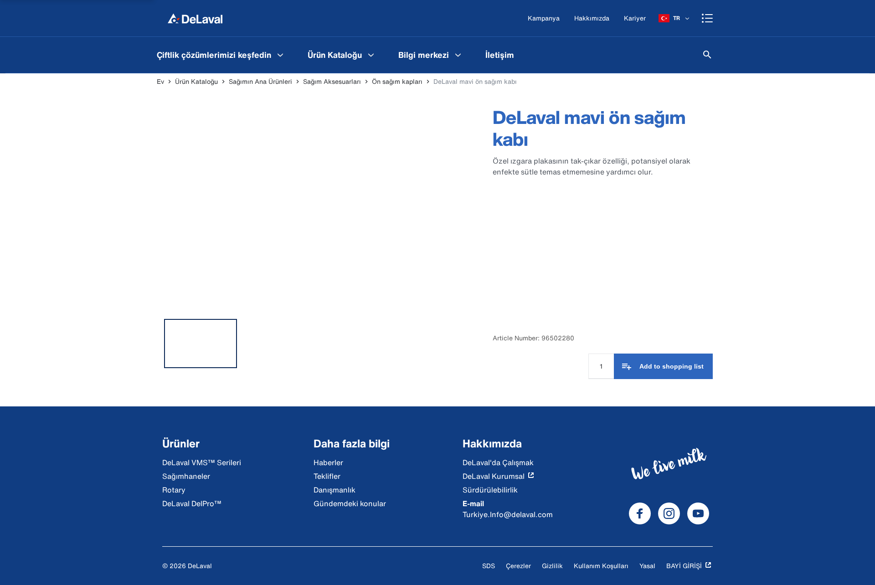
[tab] (200, 343)
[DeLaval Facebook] (639, 513)
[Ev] (195, 18)
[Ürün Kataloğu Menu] (371, 54)
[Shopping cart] (707, 18)
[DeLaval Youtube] (698, 513)
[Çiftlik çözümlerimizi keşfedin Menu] (280, 54)
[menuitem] (221, 54)
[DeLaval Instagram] (669, 513)
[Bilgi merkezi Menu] (458, 54)
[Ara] (707, 55)
